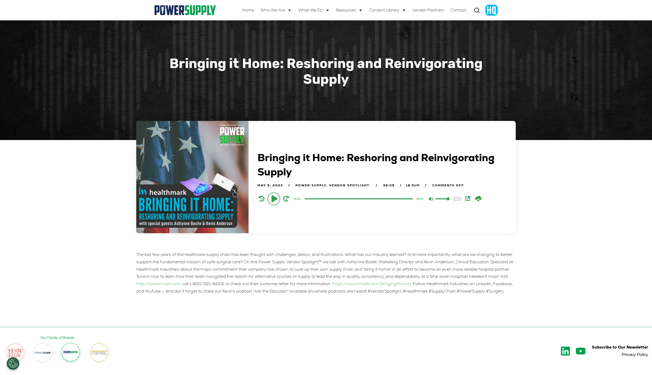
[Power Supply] (185, 10)
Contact (458, 10)
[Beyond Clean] (15, 352)
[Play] (274, 198)
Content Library (384, 10)
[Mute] (431, 199)
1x (457, 198)
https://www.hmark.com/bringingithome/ (372, 283)
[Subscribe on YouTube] (581, 351)
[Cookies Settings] (13, 363)
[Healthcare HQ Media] (491, 10)
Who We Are (272, 10)
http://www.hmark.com (158, 283)
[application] (359, 198)
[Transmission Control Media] (99, 352)
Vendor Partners (428, 10)
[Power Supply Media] (71, 353)
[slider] (442, 202)
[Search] (477, 10)
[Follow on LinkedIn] (565, 351)
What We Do (310, 10)
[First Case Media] (42, 352)
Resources (346, 10)
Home (248, 10)
